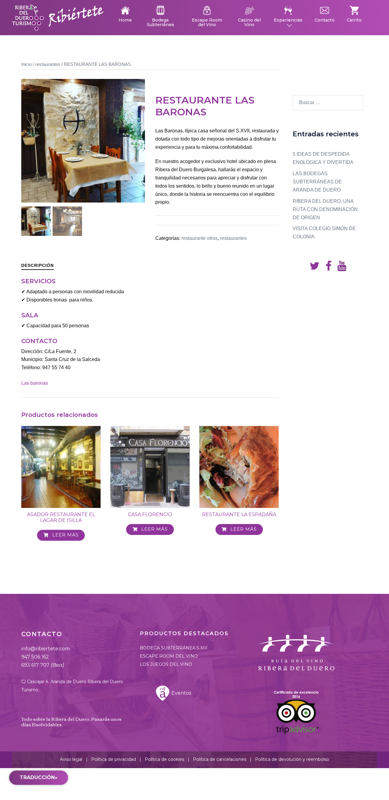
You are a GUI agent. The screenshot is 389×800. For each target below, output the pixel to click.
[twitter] (314, 268)
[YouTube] (341, 268)
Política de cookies (164, 759)
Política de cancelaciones (219, 759)
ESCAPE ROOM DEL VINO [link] (169, 656)
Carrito (354, 19)
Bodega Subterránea (160, 22)
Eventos (180, 693)
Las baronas (34, 383)
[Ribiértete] (57, 17)
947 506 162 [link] (35, 657)
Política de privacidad (113, 759)
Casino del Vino (249, 22)
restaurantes (47, 64)
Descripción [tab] (37, 265)
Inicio (26, 64)
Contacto (325, 19)
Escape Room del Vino (207, 22)
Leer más (65, 535)
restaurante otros (199, 238)
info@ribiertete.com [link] (45, 649)
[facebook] (328, 268)
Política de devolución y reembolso (292, 759)
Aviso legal (71, 759)
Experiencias (288, 19)
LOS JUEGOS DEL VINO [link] (166, 664)
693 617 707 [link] (42, 665)
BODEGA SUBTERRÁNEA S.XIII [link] (174, 648)
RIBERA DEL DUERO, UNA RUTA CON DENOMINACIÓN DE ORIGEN (325, 209)
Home (125, 19)
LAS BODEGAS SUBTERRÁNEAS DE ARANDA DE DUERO (317, 181)
